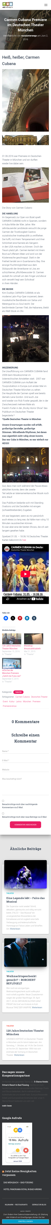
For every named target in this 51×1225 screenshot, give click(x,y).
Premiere (36, 701)
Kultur (12, 701)
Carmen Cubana (22, 696)
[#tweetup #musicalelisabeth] (33, 638)
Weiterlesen (15, 928)
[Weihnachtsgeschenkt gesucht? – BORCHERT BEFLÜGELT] (25, 952)
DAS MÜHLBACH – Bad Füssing (18, 1182)
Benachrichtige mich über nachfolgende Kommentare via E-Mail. (19, 806)
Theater (18, 692)
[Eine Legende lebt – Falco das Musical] (25, 874)
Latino (19, 701)
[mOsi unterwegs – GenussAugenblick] (8, 5)
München (27, 701)
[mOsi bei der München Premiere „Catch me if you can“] (11, 663)
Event (5, 701)
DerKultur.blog (39, 1205)
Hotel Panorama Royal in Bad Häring (23, 1189)
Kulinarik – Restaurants (16, 1205)
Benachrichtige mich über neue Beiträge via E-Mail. (24, 817)
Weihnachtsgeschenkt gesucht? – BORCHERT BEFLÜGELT (21, 979)
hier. (24, 540)
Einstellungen (25, 1221)
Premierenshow (10, 706)
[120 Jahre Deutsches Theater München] (11, 638)
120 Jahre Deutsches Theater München (11, 647)
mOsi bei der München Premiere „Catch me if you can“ (11, 673)
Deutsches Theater (39, 696)
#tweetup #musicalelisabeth (32, 647)
